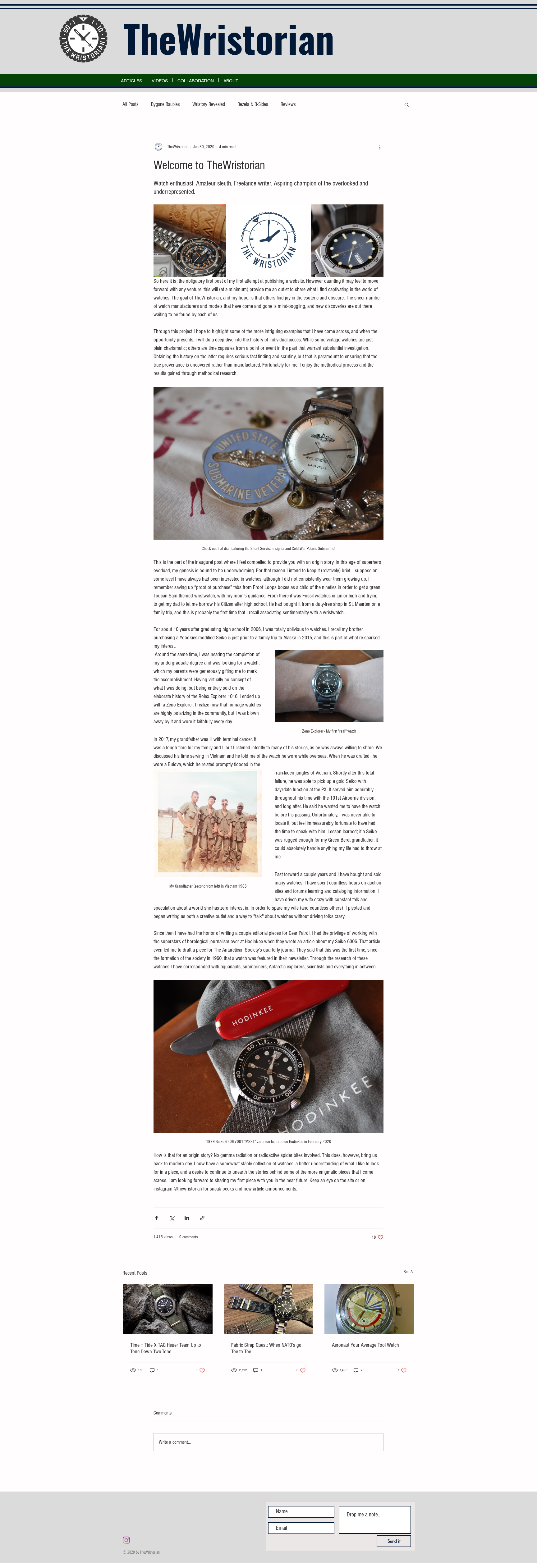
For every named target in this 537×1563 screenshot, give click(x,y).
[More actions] (379, 147)
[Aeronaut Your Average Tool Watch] (369, 1309)
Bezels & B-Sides (252, 104)
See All (409, 1271)
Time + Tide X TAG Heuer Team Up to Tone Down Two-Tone (165, 1348)
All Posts (130, 104)
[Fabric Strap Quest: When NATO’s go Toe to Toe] (269, 1309)
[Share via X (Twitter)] (172, 1218)
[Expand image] (190, 240)
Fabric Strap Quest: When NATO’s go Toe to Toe (266, 1348)
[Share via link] (202, 1218)
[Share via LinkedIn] (187, 1218)
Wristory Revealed (208, 104)
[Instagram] (126, 1540)
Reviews (288, 104)
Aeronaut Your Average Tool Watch (365, 1345)
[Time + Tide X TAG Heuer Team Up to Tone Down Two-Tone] (168, 1309)
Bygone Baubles (165, 104)
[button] (407, 104)
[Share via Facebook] (156, 1218)
